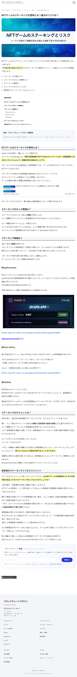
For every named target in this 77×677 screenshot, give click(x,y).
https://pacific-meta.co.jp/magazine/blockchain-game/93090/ (31, 332)
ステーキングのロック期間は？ (14, 105)
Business (7, 636)
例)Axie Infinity (10, 115)
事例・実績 (43, 632)
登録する (67, 560)
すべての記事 (8, 628)
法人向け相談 (44, 654)
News (6, 632)
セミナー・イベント (46, 658)
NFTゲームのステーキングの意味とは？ (17, 102)
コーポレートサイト (46, 625)
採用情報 (7, 662)
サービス (43, 628)
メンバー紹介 (8, 658)
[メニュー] (74, 2)
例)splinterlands (11, 112)
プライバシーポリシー (56, 564)
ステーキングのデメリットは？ (14, 121)
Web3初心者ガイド (10, 577)
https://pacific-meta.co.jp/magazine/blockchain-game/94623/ (31, 373)
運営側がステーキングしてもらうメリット (17, 124)
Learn (6, 640)
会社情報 (7, 654)
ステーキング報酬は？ (11, 109)
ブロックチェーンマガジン (16, 601)
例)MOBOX (9, 117)
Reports (7, 644)
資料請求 (43, 636)
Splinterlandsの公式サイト (13, 338)
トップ (6, 625)
